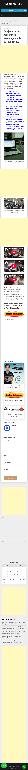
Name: (5, 455)
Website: (6, 469)
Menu (2, 15)
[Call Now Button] (24, 767)
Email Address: (7, 462)
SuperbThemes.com (14, 766)
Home (2, 20)
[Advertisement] (14, 59)
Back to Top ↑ (14, 768)
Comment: (6, 440)
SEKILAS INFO (14, 4)
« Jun (3, 585)
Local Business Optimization (12, 20)
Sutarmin (4, 636)
